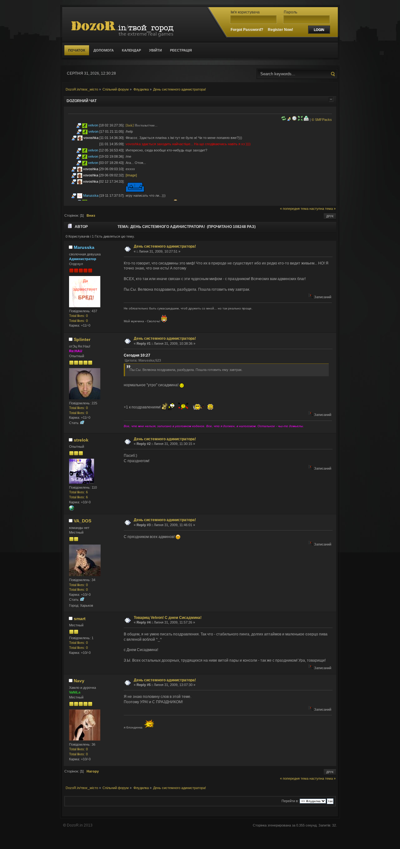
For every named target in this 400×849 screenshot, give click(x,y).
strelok (81, 439)
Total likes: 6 (78, 492)
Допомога (103, 50)
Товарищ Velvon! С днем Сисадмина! (168, 617)
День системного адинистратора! (165, 246)
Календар (131, 50)
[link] (130, 125)
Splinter (82, 339)
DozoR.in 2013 (79, 825)
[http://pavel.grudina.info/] (71, 509)
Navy (79, 680)
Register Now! (280, 29)
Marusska (90, 195)
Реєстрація (181, 50)
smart (80, 618)
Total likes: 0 (78, 316)
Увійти (155, 50)
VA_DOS (82, 520)
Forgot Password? (247, 29)
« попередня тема (294, 208)
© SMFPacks (322, 119)
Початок (76, 50)
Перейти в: (290, 801)
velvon (93, 125)
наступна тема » (322, 208)
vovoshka (90, 138)
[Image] (131, 175)
